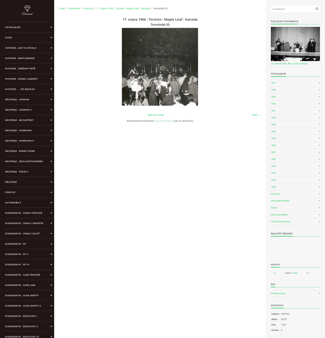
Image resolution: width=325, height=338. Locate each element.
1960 (273, 103)
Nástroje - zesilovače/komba (24, 161)
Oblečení (11, 181)
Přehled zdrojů (278, 293)
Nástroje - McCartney (19, 120)
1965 (273, 138)
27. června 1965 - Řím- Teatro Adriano (289, 63)
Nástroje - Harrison (18, 130)
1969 (273, 166)
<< (275, 272)
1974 (273, 172)
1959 (273, 96)
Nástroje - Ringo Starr (20, 151)
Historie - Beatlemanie (20, 58)
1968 (273, 159)
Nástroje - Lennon (17, 99)
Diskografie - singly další (22, 233)
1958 (273, 89)
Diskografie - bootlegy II (21, 326)
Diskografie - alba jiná (20, 285)
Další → (256, 114)
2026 (294, 272)
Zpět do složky (156, 114)
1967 (273, 152)
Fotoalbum (12, 27)
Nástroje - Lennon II (18, 109)
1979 (273, 179)
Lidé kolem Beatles (280, 200)
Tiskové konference (280, 221)
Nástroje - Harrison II (19, 140)
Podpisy (10, 192)
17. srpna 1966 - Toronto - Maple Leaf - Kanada (123, 8)
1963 (273, 124)
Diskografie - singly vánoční (24, 223)
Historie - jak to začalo (20, 47)
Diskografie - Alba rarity (22, 295)
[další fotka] (255, 67)
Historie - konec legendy (21, 78)
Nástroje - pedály (16, 171)
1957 (273, 82)
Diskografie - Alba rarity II (23, 305)
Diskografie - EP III (17, 264)
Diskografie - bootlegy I (21, 316)
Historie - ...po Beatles (20, 89)
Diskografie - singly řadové (23, 212)
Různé (274, 207)
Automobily (13, 202)
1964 (273, 131)
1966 (273, 145)
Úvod (8, 37)
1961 (273, 110)
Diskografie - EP (15, 243)
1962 (273, 117)
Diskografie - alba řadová (22, 274)
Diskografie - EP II (16, 254)
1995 (273, 186)
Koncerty (88, 8)
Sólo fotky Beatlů (279, 214)
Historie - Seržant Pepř (20, 68)
